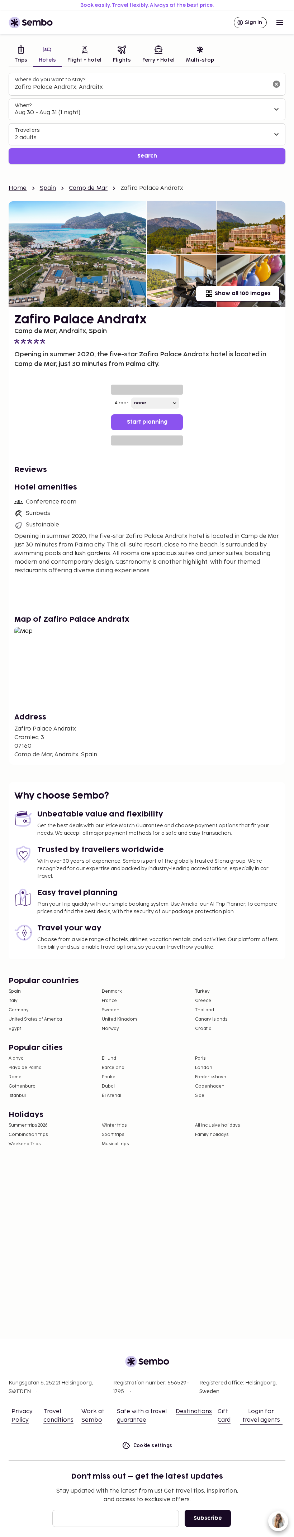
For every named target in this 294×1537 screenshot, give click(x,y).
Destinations (194, 1411)
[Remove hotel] (276, 84)
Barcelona (113, 1067)
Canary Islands (211, 1019)
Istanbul (17, 1095)
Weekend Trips (25, 1144)
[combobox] (141, 87)
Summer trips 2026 (28, 1125)
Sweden (110, 1010)
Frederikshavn (210, 1077)
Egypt (15, 1028)
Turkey (202, 991)
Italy (13, 1000)
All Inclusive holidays (217, 1125)
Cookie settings (152, 1445)
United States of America (35, 1019)
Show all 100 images (243, 293)
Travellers (27, 130)
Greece (203, 1000)
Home (18, 188)
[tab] (21, 55)
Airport (122, 403)
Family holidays (211, 1134)
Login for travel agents (261, 1415)
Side (199, 1095)
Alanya (16, 1058)
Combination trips (28, 1134)
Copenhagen (209, 1086)
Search (147, 156)
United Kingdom (119, 1019)
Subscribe (208, 1518)
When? (23, 105)
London (203, 1067)
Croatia (203, 1028)
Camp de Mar (88, 188)
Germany (19, 1010)
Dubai (108, 1086)
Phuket (109, 1077)
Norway (110, 1028)
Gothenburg (22, 1086)
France (109, 1000)
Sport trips (113, 1134)
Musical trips (115, 1144)
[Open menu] (279, 22)
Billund (109, 1058)
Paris (200, 1058)
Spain (48, 188)
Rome (15, 1077)
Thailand (204, 1010)
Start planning (147, 422)
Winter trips (114, 1125)
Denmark (112, 991)
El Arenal (111, 1095)
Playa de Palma (25, 1067)
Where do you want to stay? (50, 80)
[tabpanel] (147, 118)
